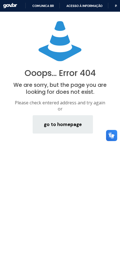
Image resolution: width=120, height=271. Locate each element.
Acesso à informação (84, 6)
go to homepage (63, 124)
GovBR (10, 5)
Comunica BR (43, 6)
